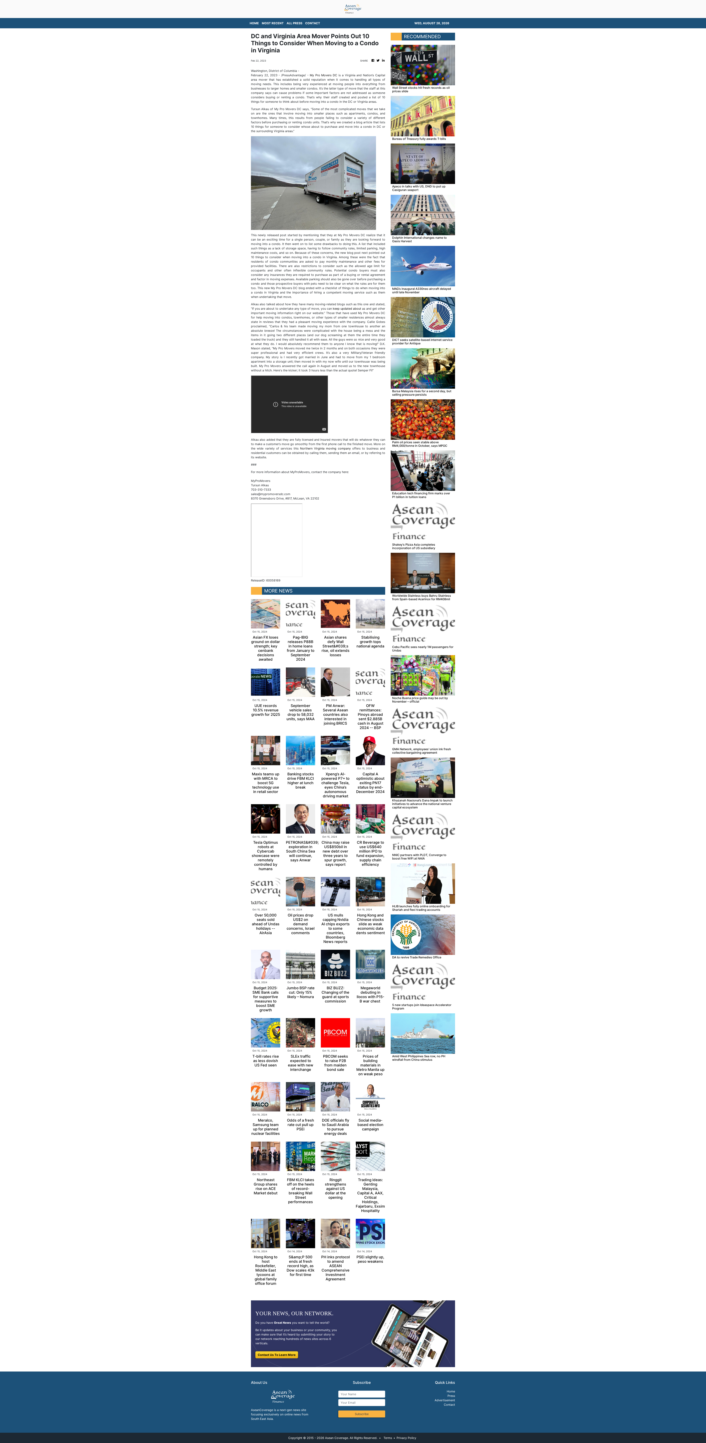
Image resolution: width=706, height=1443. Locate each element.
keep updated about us (349, 308)
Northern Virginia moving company (325, 448)
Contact (449, 1404)
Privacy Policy (406, 1438)
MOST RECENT (273, 23)
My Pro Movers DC (323, 75)
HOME (254, 23)
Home (451, 1391)
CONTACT (312, 23)
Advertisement (445, 1400)
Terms (388, 1438)
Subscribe (362, 1414)
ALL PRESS (294, 23)
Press (451, 1396)
